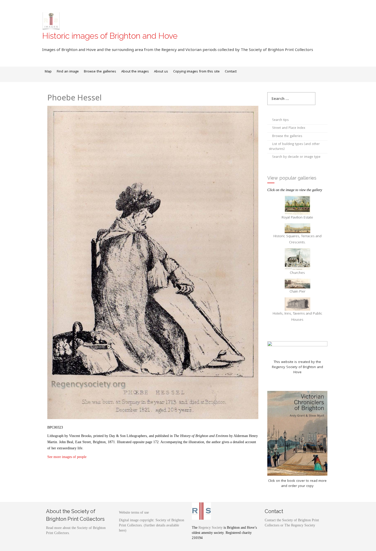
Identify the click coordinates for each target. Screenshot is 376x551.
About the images (135, 72)
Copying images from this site (196, 72)
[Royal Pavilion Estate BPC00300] (297, 205)
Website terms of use (134, 512)
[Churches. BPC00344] (297, 259)
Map (48, 72)
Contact (231, 72)
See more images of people (67, 457)
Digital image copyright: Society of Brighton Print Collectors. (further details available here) (151, 525)
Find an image (68, 72)
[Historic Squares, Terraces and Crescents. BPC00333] (297, 228)
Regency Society (210, 527)
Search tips (280, 120)
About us (161, 72)
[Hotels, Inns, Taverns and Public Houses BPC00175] (297, 304)
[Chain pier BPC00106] (297, 284)
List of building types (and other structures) (294, 147)
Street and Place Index (288, 128)
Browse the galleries (100, 72)
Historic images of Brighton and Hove (110, 35)
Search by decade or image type (296, 157)
